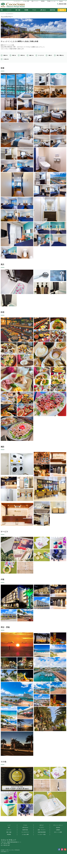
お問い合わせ (25, 827)
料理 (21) (23, 55)
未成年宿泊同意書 (42, 832)
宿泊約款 (58, 827)
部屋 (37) (6, 55)
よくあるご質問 (25, 834)
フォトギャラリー (25, 832)
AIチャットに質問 (58, 832)
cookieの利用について (5, 851)
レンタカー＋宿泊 (42, 834)
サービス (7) (41, 55)
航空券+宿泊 (25, 829)
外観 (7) (50, 55)
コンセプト (41, 827)
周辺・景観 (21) (60, 55)
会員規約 (58, 829)
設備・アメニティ (42, 829)
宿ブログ (42, 825)
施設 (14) (31, 55)
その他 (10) (6, 59)
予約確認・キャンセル (51, 1)
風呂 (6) (14, 55)
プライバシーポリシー (58, 825)
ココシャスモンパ (8, 840)
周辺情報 (9, 834)
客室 (9, 827)
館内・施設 (9, 832)
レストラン (9, 829)
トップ (8, 825)
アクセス (25, 825)
